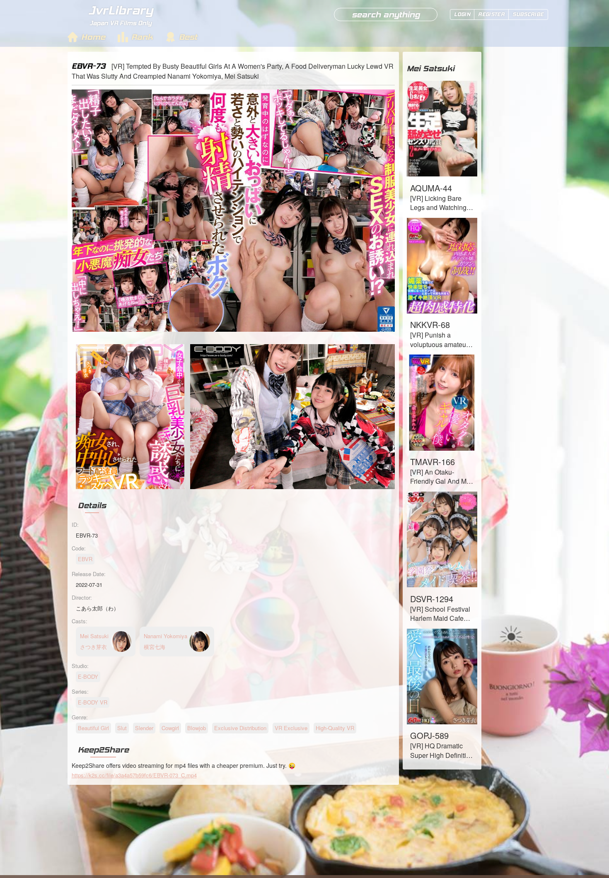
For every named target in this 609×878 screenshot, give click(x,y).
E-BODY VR (92, 702)
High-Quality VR (335, 728)
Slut (122, 728)
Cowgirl (170, 728)
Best (188, 37)
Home (93, 37)
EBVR (85, 559)
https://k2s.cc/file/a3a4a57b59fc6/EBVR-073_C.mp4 (134, 775)
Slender (144, 728)
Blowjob (196, 728)
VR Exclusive (291, 728)
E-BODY (88, 676)
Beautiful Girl (93, 728)
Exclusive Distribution (240, 728)
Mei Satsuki (430, 68)
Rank (142, 37)
